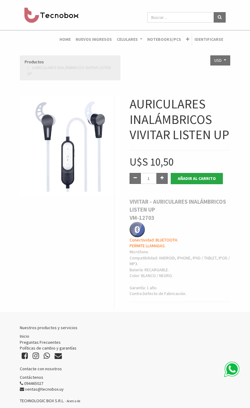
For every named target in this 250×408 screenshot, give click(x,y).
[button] (188, 39)
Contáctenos (31, 377)
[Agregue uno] (162, 178)
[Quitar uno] (135, 178)
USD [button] (218, 60)
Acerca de (73, 401)
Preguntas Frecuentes (40, 342)
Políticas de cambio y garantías (48, 348)
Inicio (24, 336)
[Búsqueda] (220, 17)
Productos (34, 62)
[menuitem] (65, 39)
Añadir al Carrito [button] (197, 178)
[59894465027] (231, 369)
